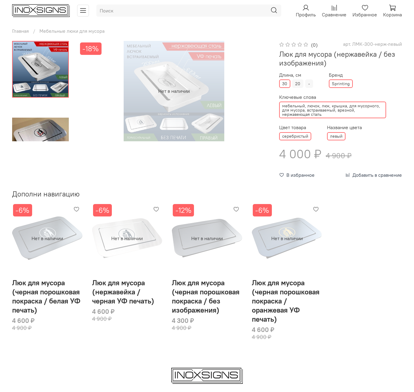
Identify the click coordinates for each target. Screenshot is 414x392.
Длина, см (290, 75)
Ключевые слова (297, 97)
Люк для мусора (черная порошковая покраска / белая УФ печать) (46, 296)
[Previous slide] (90, 91)
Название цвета (344, 127)
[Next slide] (40, 133)
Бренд (336, 75)
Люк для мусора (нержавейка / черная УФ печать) (123, 291)
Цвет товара (292, 127)
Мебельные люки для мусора (72, 31)
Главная (20, 31)
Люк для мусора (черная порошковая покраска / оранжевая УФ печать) (285, 300)
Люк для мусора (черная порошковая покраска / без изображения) (205, 296)
